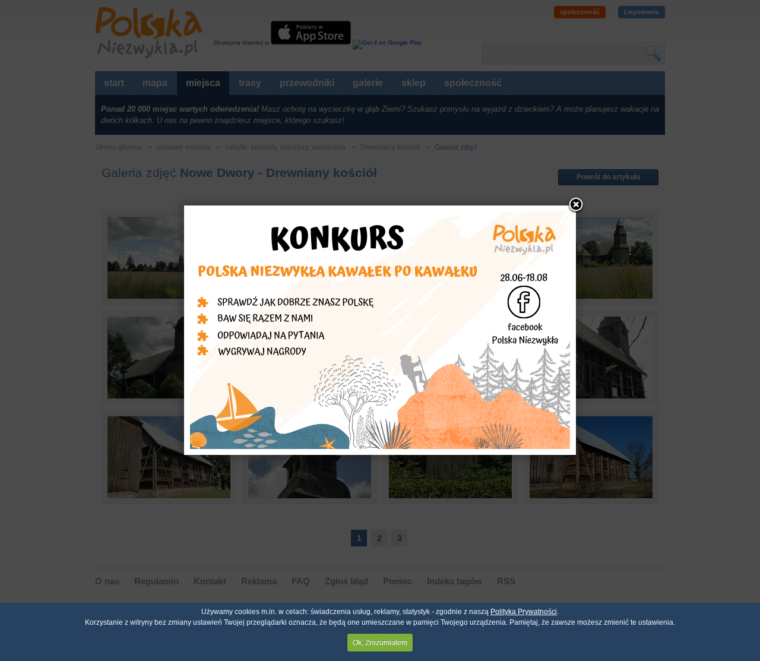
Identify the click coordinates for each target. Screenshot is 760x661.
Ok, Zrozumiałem (380, 642)
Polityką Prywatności (523, 612)
